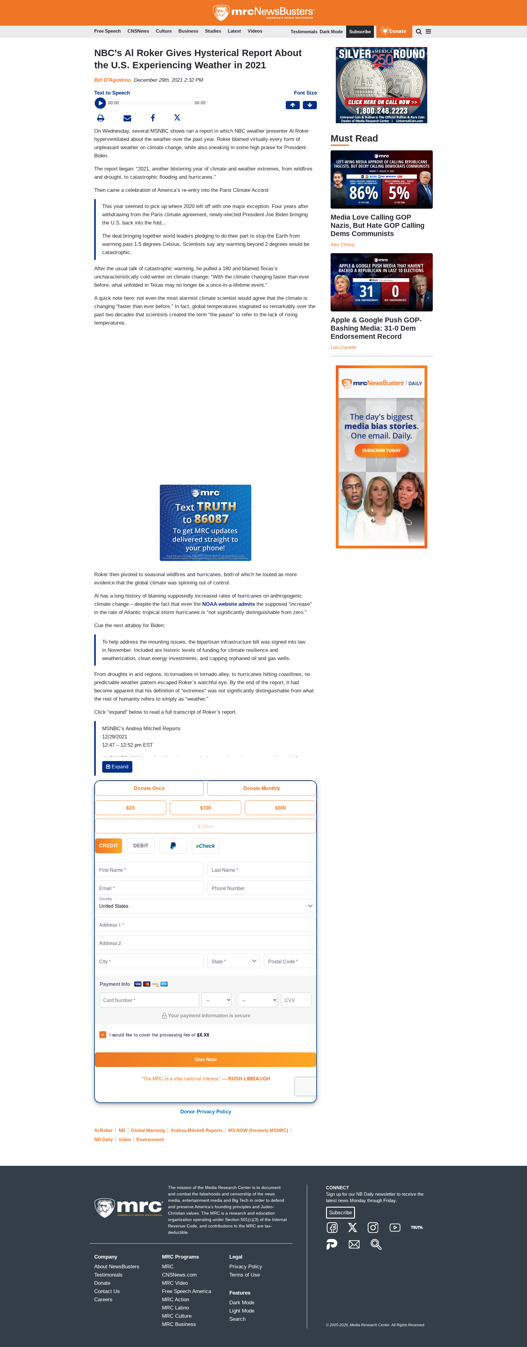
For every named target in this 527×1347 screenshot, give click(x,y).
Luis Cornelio (344, 347)
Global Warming (148, 1130)
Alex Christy (343, 244)
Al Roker (103, 1130)
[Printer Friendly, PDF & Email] (127, 119)
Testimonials (304, 31)
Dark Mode (331, 31)
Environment (150, 1139)
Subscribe (360, 31)
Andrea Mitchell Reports (197, 1130)
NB (122, 1130)
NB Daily (103, 1139)
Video (125, 1139)
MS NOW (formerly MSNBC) (258, 1130)
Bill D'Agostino (112, 80)
